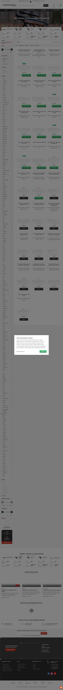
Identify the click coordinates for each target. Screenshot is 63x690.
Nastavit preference (20, 351)
